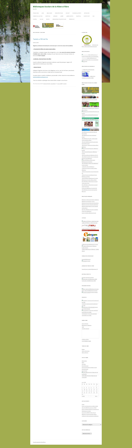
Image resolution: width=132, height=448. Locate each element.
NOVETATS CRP (87, 16)
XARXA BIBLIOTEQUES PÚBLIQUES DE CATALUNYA (89, 376)
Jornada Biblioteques (86, 259)
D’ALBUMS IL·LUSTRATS (76, 13)
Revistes (48, 19)
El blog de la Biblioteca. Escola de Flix (89, 188)
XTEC (86, 61)
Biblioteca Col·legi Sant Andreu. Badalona (90, 199)
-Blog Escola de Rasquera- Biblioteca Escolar (89, 152)
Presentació (71, 19)
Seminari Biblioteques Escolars (59, 19)
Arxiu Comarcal (85, 323)
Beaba (83, 349)
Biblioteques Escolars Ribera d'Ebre (89, 180)
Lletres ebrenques (86, 351)
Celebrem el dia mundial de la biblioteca (90, 416)
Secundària (53, 83)
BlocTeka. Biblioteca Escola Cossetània (90, 209)
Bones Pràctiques (59, 13)
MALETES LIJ (78, 16)
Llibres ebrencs (85, 352)
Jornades (55, 16)
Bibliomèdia (84, 361)
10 (84, 389)
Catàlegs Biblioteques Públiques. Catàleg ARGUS (90, 250)
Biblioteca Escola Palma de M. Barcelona (90, 203)
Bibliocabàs (49, 13)
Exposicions (86, 13)
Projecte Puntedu (94, 292)
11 (86, 389)
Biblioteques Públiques (86, 325)
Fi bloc (83, 404)
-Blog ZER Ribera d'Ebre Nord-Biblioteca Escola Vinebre (90, 164)
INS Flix (48, 83)
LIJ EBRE (61, 16)
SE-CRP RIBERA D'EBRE (86, 341)
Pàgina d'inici (36, 13)
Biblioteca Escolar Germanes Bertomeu (90, 204)
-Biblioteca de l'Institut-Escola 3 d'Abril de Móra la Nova (90, 109)
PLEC (93, 16)
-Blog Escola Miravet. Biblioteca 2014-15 (90, 155)
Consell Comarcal (85, 328)
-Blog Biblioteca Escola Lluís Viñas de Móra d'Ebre (89, 132)
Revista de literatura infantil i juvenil (89, 367)
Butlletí (67, 13)
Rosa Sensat (84, 370)
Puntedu (35, 19)
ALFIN (43, 13)
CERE (83, 327)
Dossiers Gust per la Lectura (88, 277)
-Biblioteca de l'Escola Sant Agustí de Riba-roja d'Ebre (89, 100)
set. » (96, 396)
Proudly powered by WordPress (39, 442)
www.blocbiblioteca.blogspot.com (40, 77)
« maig (83, 396)
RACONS (41, 19)
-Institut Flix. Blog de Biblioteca (88, 166)
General (45, 83)
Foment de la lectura (37, 16)
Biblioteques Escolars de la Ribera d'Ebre (51, 6)
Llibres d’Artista (69, 16)
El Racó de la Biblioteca (86, 211)
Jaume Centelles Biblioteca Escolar (89, 213)
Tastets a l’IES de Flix (40, 39)
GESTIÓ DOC (47, 16)
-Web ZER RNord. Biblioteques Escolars (90, 178)
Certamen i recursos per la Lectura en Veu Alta (89, 304)
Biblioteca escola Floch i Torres (88, 201)
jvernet (64, 83)
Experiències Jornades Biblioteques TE (90, 269)
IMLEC (83, 362)
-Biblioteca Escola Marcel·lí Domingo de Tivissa (90, 115)
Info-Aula (84, 364)
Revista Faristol (85, 369)
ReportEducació (85, 365)
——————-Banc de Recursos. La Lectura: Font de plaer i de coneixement (90, 59)
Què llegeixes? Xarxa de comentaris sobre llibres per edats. (89, 314)
